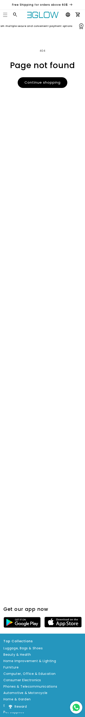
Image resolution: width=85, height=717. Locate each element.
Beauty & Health (17, 654)
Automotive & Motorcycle (25, 693)
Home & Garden (17, 699)
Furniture (11, 667)
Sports (8, 705)
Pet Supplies (13, 712)
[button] (5, 15)
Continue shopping (42, 82)
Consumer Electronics (22, 680)
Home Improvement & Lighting (29, 661)
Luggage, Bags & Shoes (23, 648)
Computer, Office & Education (29, 673)
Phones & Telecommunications (30, 686)
